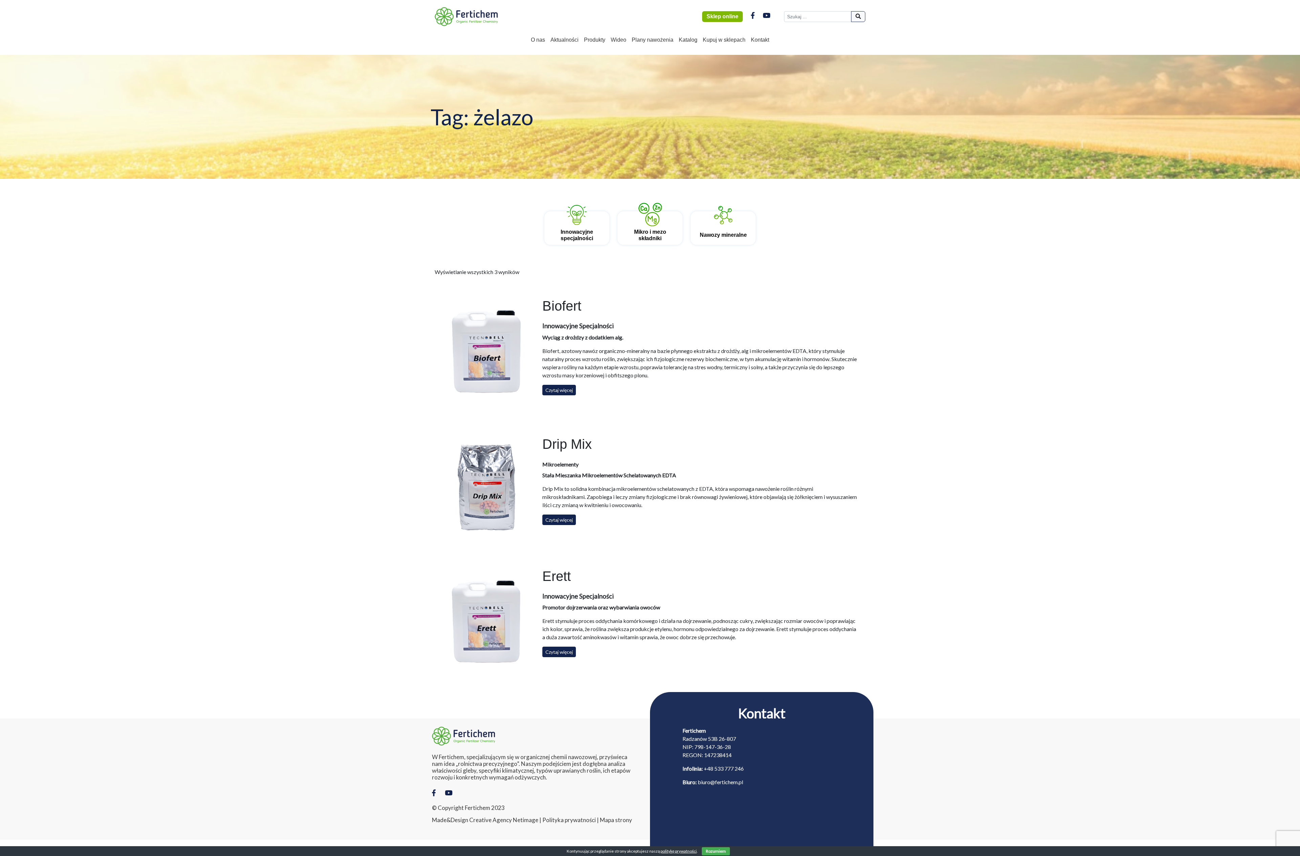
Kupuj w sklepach (724, 40)
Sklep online (722, 16)
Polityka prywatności (569, 820)
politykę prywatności (678, 851)
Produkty (594, 40)
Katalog (688, 40)
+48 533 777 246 (724, 768)
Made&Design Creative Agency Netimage (485, 820)
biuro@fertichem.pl (720, 782)
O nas (538, 40)
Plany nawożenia (652, 40)
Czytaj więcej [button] (559, 390)
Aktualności (564, 40)
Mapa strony (616, 820)
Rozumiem (716, 851)
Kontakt (760, 40)
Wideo (618, 40)
